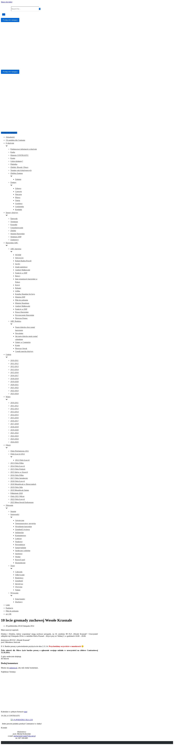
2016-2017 (14, 376)
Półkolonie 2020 (16, 493)
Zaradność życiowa (22, 529)
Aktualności (10, 137)
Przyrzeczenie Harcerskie (24, 315)
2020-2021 (14, 385)
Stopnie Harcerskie (17, 234)
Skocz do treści (6, 2)
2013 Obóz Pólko (17, 463)
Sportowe (18, 554)
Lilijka (17, 291)
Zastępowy (14, 240)
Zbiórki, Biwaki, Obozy (19, 167)
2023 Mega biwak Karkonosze (21, 502)
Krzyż (17, 285)
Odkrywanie (20, 575)
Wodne (17, 557)
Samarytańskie (20, 548)
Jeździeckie (19, 533)
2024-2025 (14, 442)
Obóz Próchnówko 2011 (19, 451)
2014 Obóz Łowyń (17, 466)
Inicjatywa (19, 584)
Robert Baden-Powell (23, 261)
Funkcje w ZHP (21, 273)
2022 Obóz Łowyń (17, 499)
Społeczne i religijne (22, 551)
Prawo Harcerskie (22, 312)
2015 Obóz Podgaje (17, 469)
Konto (12, 158)
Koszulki (13, 225)
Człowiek (18, 572)
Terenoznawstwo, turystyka (25, 523)
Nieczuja (18, 194)
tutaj (25, 712)
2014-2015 (14, 415)
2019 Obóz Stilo (16, 487)
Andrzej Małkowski (22, 270)
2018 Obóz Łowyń (17, 481)
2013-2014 (14, 370)
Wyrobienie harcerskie (23, 527)
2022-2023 (14, 391)
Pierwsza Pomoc (21, 318)
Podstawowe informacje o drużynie (23, 149)
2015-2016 (14, 372)
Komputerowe (20, 535)
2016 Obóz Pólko (17, 475)
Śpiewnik (14, 219)
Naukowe (18, 542)
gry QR (8, 614)
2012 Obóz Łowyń (22, 460)
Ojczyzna (18, 587)
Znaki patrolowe (21, 267)
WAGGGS (19, 258)
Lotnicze (18, 539)
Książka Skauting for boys (25, 294)
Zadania (18, 179)
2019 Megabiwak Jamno (19, 490)
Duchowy (19, 602)
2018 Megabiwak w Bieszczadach (23, 484)
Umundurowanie (16, 228)
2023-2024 (14, 394)
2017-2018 (14, 424)
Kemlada (18, 210)
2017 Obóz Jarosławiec (19, 478)
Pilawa (17, 197)
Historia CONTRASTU (19, 155)
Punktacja (9, 608)
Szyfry (17, 264)
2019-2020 (14, 382)
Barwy (17, 276)
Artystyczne (19, 520)
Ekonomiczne (20, 563)
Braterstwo (19, 578)
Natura (17, 590)
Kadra (12, 152)
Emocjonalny (20, 599)
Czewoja (18, 191)
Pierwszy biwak (21, 348)
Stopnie (13, 511)
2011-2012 (14, 364)
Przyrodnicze (20, 545)
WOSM (18, 255)
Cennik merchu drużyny (24, 351)
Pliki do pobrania (21, 300)
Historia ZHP (20, 297)
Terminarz (14, 222)
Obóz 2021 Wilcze (17, 496)
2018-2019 (14, 379)
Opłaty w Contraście (23, 342)
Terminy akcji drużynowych (20, 170)
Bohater (18, 288)
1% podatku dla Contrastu (15, 140)
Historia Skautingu (22, 303)
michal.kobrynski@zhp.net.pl (24, 736)
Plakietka (13, 164)
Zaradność (19, 581)
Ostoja (17, 200)
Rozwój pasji (20, 560)
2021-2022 (14, 388)
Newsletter (19, 333)
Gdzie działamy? (16, 161)
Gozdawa (18, 203)
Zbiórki (13, 231)
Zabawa (18, 188)
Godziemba (19, 207)
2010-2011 (14, 360)
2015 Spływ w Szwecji (19, 472)
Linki (8, 605)
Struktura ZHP (15, 237)
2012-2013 (14, 366)
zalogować (13, 668)
